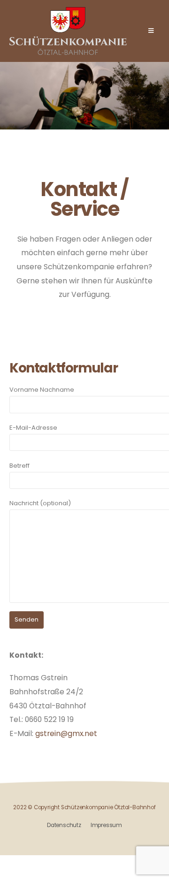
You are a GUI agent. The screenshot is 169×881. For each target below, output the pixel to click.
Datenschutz (64, 825)
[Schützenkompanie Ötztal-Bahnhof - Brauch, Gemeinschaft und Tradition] (68, 31)
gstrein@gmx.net (66, 733)
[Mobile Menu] (151, 31)
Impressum (106, 825)
